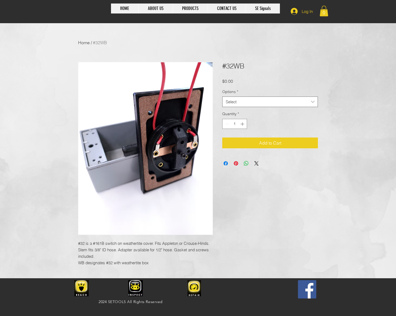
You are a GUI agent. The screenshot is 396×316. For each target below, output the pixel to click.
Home (84, 42)
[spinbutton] (234, 124)
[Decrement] (226, 124)
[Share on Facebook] (226, 163)
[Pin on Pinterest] (236, 163)
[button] (323, 11)
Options (230, 91)
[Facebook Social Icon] (307, 289)
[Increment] (242, 124)
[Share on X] (256, 163)
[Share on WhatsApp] (246, 163)
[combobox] (270, 102)
